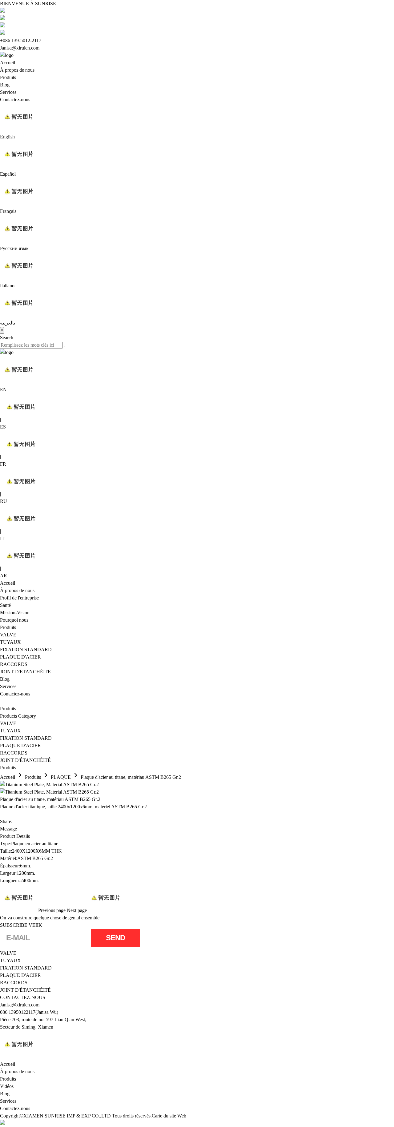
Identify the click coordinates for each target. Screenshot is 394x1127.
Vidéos (7, 1086)
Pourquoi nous (14, 620)
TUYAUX (10, 642)
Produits (8, 77)
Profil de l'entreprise (19, 597)
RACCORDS (13, 664)
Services (8, 92)
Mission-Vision (15, 612)
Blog (5, 84)
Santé (5, 605)
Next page (77, 910)
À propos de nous (17, 70)
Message (8, 828)
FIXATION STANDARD (26, 649)
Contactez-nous (15, 99)
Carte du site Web (169, 1115)
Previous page (52, 910)
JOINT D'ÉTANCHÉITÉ (25, 671)
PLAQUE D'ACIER (20, 656)
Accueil (7, 62)
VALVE (8, 634)
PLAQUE (61, 777)
